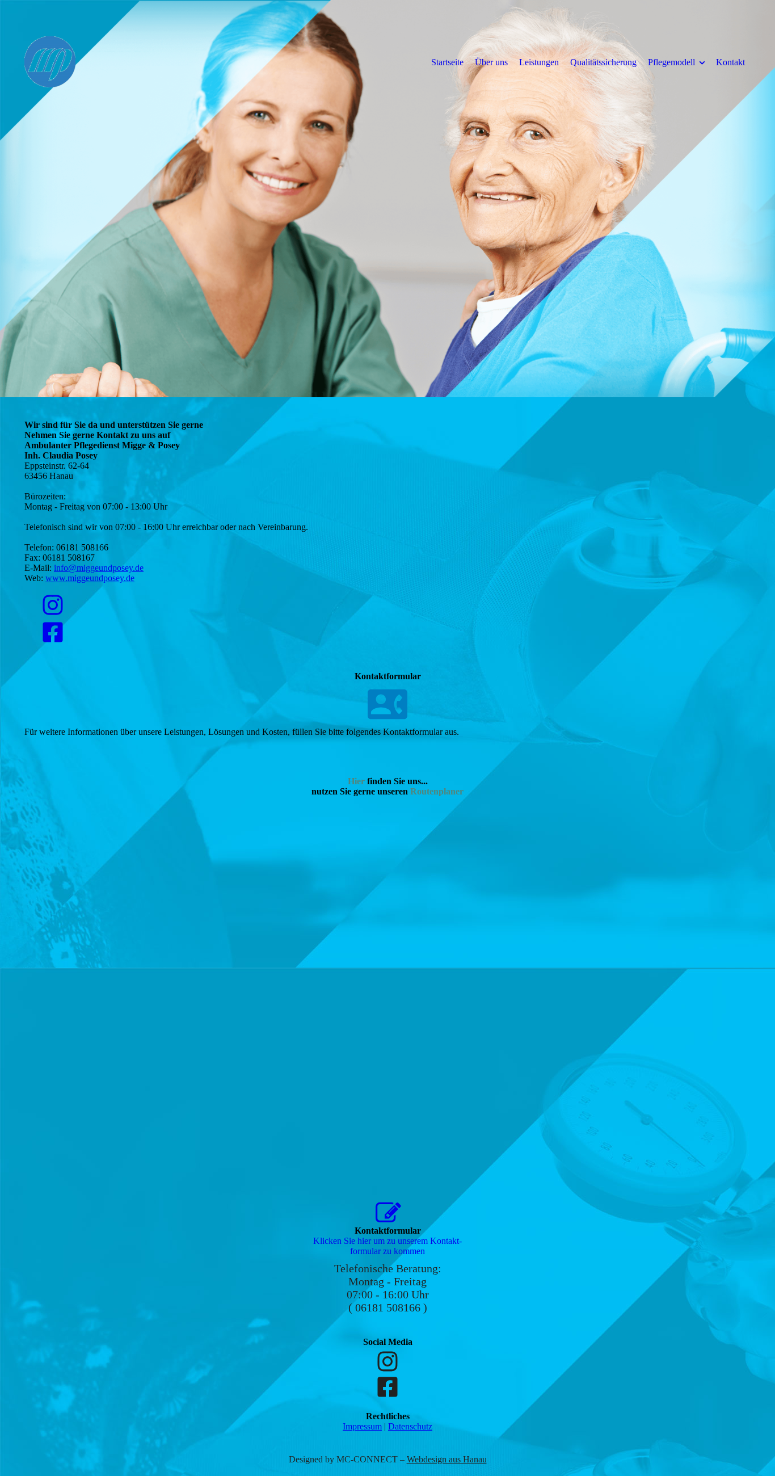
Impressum (362, 1426)
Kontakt (730, 62)
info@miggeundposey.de (99, 568)
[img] (118, 62)
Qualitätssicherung (603, 62)
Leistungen (539, 62)
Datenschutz (410, 1426)
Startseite (447, 62)
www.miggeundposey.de (89, 578)
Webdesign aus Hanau (447, 1459)
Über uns (491, 62)
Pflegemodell (671, 62)
